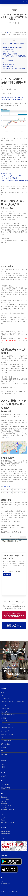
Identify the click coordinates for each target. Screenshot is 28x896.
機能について (5, 797)
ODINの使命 (6, 708)
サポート (3, 747)
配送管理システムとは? (7, 822)
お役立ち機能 (5, 799)
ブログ (14, 10)
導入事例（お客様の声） (8, 734)
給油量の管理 (8, 66)
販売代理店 (4, 754)
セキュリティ (6, 705)
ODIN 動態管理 (5, 833)
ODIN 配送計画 (5, 831)
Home (3, 692)
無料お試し (4, 776)
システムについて (6, 805)
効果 (2, 738)
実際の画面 (4, 803)
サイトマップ (5, 731)
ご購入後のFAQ (5, 788)
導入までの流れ (5, 744)
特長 (2, 695)
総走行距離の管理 (9, 64)
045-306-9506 (5, 881)
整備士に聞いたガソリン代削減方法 (12, 47)
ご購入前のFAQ (5, 784)
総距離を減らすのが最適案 (10, 54)
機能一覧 (3, 801)
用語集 (3, 820)
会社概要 (3, 718)
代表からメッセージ (8, 728)
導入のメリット (7, 698)
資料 (2, 751)
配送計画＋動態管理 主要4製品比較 (13, 702)
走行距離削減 (8, 60)
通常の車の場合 (8, 50)
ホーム (3, 32)
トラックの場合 (8, 52)
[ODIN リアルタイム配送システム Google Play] (11, 865)
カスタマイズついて (7, 807)
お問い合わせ (5, 764)
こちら (7, 437)
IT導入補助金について (8, 715)
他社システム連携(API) (7, 809)
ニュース (5, 721)
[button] (26, 2)
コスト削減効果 (7, 740)
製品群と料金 (5, 712)
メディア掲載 (6, 724)
